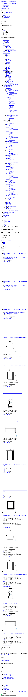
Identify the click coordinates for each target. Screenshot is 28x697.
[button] (6, 5)
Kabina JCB (9, 47)
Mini (4, 225)
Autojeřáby (6, 40)
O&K (7, 179)
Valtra (10, 114)
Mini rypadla (12, 125)
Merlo (10, 94)
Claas (10, 89)
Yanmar (8, 198)
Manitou (11, 93)
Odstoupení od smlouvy (8, 678)
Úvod (4, 220)
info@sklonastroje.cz (5, 660)
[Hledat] (1, 23)
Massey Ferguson (13, 110)
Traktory (8, 97)
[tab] (15, 242)
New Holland (12, 96)
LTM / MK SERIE (13, 210)
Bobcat (8, 55)
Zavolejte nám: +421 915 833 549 (8, 1)
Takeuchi (11, 83)
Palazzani (8, 76)
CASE (10, 77)
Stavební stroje (6, 51)
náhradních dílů (22, 691)
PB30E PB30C (12, 182)
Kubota (11, 106)
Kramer (8, 69)
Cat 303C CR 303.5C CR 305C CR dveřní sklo (12, 393)
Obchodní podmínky (8, 677)
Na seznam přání (7, 261)
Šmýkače (8, 75)
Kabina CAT (9, 46)
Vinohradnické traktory (11, 115)
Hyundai (8, 63)
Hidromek (8, 60)
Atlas (7, 54)
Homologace (6, 17)
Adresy (5, 688)
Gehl (10, 80)
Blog (4, 15)
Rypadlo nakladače (13, 129)
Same (10, 112)
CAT (7, 58)
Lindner (11, 108)
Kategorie (5, 70)
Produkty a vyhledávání (8, 212)
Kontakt (5, 19)
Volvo (7, 81)
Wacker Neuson (10, 195)
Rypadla (11, 128)
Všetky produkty (7, 13)
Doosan (8, 59)
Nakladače (11, 123)
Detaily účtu (6, 689)
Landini (11, 107)
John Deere (11, 73)
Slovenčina (5, 6)
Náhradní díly (6, 16)
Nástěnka (5, 685)
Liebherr (8, 42)
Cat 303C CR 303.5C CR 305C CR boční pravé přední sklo (15, 337)
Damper (11, 133)
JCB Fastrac (12, 103)
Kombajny (8, 88)
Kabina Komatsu (10, 49)
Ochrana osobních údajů (9, 675)
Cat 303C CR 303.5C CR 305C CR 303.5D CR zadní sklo (14, 309)
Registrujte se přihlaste (9, 3)
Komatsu (8, 68)
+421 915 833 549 (5, 654)
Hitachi (8, 62)
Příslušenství (6, 43)
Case (7, 56)
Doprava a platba (7, 674)
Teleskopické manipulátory (12, 90)
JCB (7, 64)
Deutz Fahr (11, 118)
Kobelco (8, 67)
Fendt (10, 102)
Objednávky (6, 686)
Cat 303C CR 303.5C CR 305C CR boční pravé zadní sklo (15, 365)
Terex (7, 80)
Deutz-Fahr (11, 101)
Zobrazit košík (4, 695)
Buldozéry (11, 132)
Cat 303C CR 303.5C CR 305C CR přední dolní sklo (13, 420)
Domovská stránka (7, 12)
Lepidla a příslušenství (11, 50)
